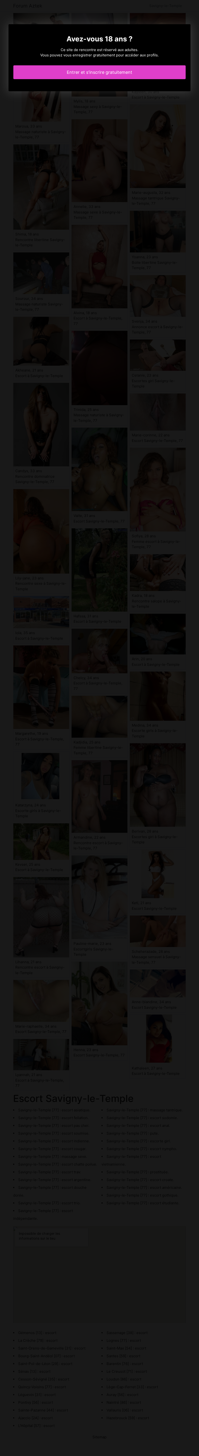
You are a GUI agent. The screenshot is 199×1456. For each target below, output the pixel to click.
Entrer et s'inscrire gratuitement (99, 72)
